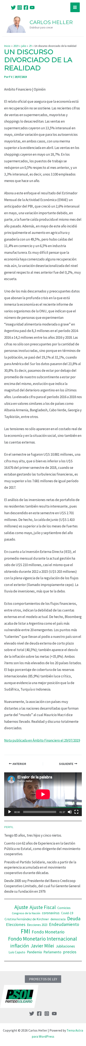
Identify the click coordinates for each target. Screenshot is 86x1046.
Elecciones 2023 (37, 925)
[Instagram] (20, 7)
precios (69, 952)
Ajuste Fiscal (43, 907)
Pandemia (34, 952)
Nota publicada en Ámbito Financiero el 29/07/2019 (42, 740)
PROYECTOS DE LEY (43, 979)
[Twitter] (13, 7)
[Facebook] (26, 7)
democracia (58, 919)
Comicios (64, 908)
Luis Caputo (17, 952)
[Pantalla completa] (76, 812)
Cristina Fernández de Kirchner (27, 919)
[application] (43, 794)
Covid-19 (67, 913)
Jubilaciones (65, 946)
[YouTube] (32, 7)
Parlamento (52, 952)
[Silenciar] (70, 812)
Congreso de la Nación (26, 913)
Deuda (74, 918)
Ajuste (21, 907)
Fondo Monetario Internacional (42, 938)
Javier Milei (42, 946)
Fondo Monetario (48, 932)
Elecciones (15, 924)
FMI (25, 931)
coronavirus (50, 913)
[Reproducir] (10, 812)
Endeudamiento (64, 924)
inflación (19, 945)
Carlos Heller (51, 22)
